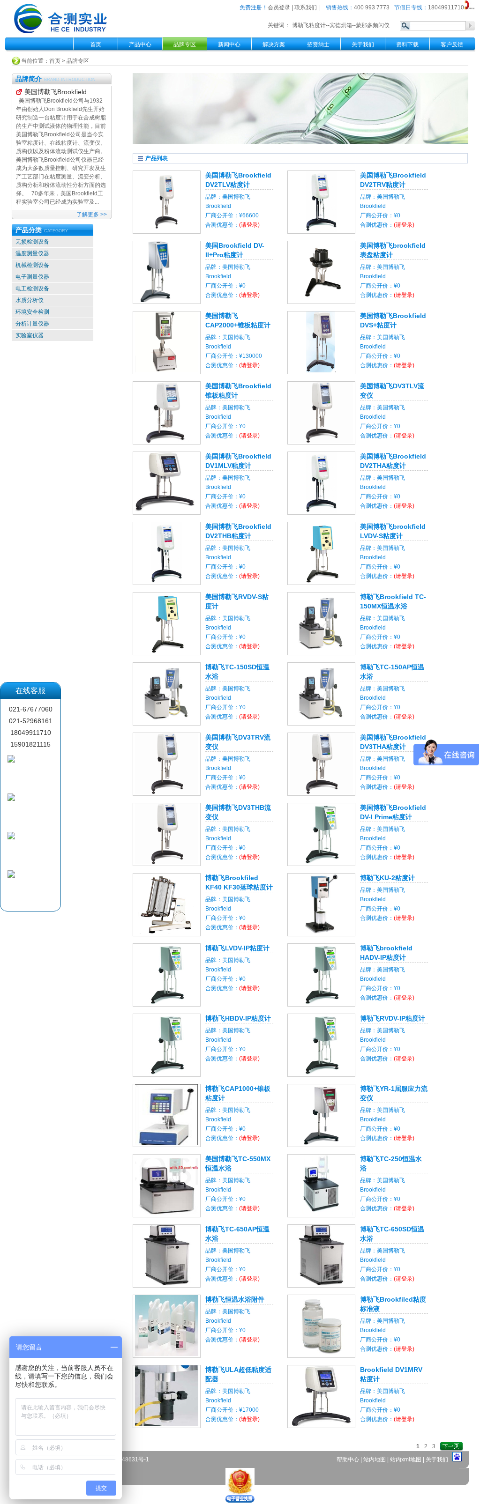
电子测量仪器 (32, 277)
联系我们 (305, 7)
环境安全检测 (32, 312)
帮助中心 (348, 1459)
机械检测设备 (32, 265)
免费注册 (251, 7)
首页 (95, 44)
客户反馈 (452, 44)
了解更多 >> (91, 214)
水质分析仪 (29, 300)
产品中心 (140, 44)
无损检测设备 (32, 241)
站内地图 (375, 1459)
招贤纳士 (318, 44)
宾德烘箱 (341, 25)
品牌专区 (78, 61)
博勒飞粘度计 (309, 25)
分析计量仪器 (32, 323)
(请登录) (249, 225)
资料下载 (407, 44)
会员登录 (279, 7)
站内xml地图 (405, 1459)
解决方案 (273, 44)
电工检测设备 (32, 288)
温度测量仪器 (32, 253)
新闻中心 (229, 44)
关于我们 (363, 44)
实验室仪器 (29, 335)
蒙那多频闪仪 (373, 25)
